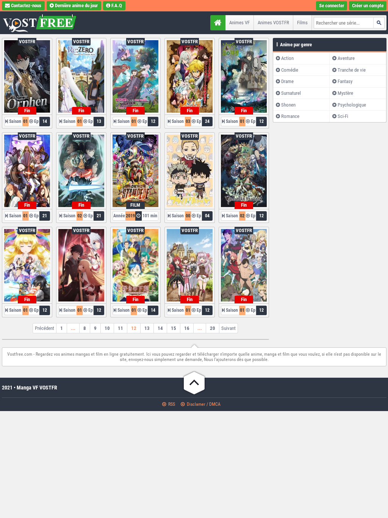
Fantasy (345, 81)
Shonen (288, 105)
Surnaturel (291, 93)
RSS (171, 404)
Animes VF (239, 22)
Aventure (346, 58)
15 (173, 328)
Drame (287, 81)
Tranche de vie (352, 70)
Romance (290, 116)
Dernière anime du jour (76, 5)
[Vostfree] (49, 22)
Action (287, 58)
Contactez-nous (26, 5)
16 (186, 328)
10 (107, 328)
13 (147, 328)
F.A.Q (116, 5)
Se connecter (331, 5)
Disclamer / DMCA (203, 404)
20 (212, 328)
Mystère (345, 93)
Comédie (289, 70)
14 (160, 328)
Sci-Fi (343, 116)
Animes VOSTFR (273, 22)
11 (120, 328)
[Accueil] (217, 22)
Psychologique (352, 105)
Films (302, 22)
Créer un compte (367, 5)
